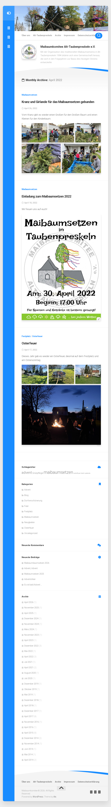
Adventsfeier (30, 579)
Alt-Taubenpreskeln (42, 35)
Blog (26, 495)
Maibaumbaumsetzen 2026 (36, 563)
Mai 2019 (28, 694)
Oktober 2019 (30, 689)
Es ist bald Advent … (33, 585)
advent (27, 472)
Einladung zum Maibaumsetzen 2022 (46, 196)
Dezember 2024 (31, 618)
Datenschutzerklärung (88, 35)
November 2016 (31, 722)
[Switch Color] (8, 13)
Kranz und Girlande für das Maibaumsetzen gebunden (58, 102)
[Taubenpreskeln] (8, 46)
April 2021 (28, 667)
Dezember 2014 (31, 738)
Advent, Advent (31, 568)
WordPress (38, 797)
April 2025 (28, 613)
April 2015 (28, 733)
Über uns (26, 35)
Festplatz (26, 336)
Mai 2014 (28, 754)
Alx (54, 797)
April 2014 (28, 760)
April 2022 (28, 656)
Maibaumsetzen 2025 (34, 574)
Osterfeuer (37, 336)
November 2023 (31, 635)
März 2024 (29, 629)
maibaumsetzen (58, 472)
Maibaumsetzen (29, 95)
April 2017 (28, 716)
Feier (26, 506)
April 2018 (28, 705)
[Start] (8, 28)
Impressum (69, 35)
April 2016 (28, 727)
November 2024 (31, 624)
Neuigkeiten (29, 522)
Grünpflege (37, 473)
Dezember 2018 (31, 700)
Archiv (58, 35)
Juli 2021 (28, 662)
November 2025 (31, 607)
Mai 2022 (28, 651)
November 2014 (31, 743)
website (87, 473)
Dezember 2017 (31, 711)
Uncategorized (30, 533)
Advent (27, 490)
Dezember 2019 (31, 684)
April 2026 (28, 602)
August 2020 (30, 673)
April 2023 (28, 640)
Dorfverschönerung (33, 500)
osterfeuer (77, 473)
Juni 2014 (28, 749)
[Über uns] (8, 37)
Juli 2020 (28, 678)
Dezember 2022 (31, 646)
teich (83, 473)
